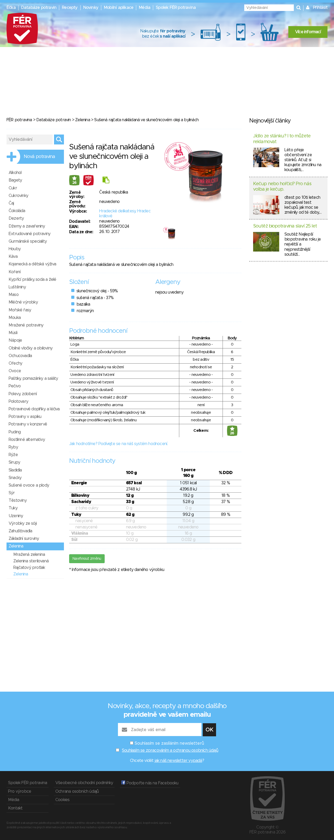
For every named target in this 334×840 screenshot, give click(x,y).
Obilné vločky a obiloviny (30, 348)
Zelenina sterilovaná (31, 561)
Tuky (13, 508)
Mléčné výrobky (23, 302)
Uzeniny (16, 516)
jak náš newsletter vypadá (178, 761)
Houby (15, 249)
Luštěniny (17, 287)
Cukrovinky (18, 196)
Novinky (90, 7)
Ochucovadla (20, 356)
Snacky (15, 478)
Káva (13, 256)
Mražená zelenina (29, 554)
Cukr (13, 188)
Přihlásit (320, 7)
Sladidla (15, 470)
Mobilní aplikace (118, 7)
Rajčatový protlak (29, 567)
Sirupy (14, 462)
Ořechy (15, 363)
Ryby (13, 447)
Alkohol (15, 173)
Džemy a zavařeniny (27, 226)
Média (144, 7)
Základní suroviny (24, 538)
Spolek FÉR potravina (176, 7)
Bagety (15, 180)
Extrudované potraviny (29, 234)
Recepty (69, 7)
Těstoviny (18, 500)
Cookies (62, 800)
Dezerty (16, 218)
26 (74, 183)
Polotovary (18, 401)
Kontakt (15, 808)
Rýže (13, 455)
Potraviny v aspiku (25, 417)
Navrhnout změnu (87, 559)
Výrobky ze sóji (23, 523)
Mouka (15, 318)
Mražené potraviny (26, 325)
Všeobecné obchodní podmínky (84, 783)
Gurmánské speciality (28, 241)
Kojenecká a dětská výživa (32, 264)
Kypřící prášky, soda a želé (32, 279)
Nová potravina (39, 156)
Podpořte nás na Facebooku (151, 783)
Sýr (12, 493)
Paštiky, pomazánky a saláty (33, 378)
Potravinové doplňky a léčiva (34, 409)
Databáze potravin (38, 7)
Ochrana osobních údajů (77, 791)
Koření (14, 272)
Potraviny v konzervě (28, 424)
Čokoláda (17, 211)
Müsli (13, 333)
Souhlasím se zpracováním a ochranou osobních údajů (170, 750)
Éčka (11, 7)
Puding (15, 432)
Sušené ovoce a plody (29, 485)
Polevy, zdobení (23, 394)
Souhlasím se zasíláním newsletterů (169, 743)
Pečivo (15, 386)
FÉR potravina (19, 120)
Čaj (11, 203)
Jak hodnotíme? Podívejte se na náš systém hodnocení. (118, 444)
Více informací (308, 32)
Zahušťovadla (20, 531)
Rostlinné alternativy (27, 439)
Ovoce (15, 371)
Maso (14, 295)
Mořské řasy (20, 310)
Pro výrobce (19, 791)
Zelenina (82, 120)
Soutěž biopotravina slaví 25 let (285, 226)
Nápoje (15, 340)
